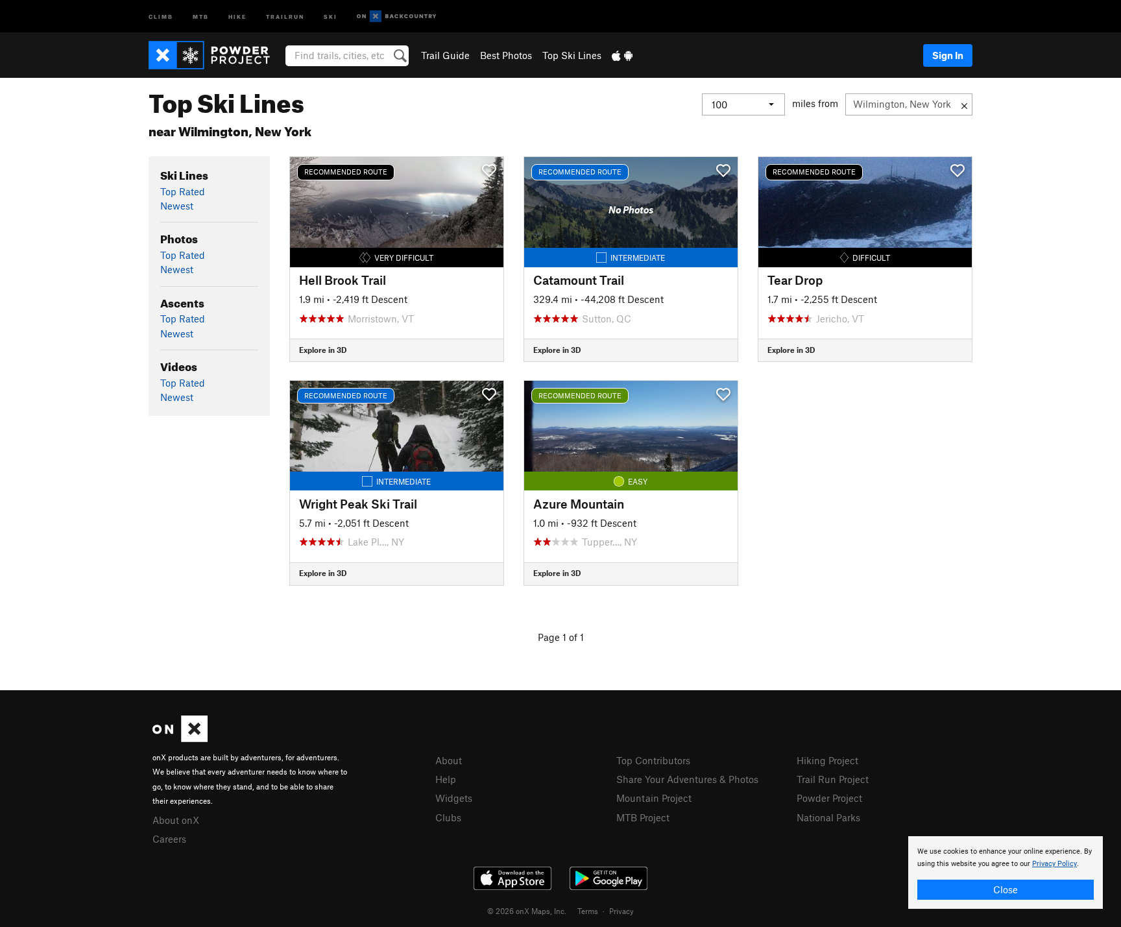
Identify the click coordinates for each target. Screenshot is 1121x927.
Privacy (621, 910)
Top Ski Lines (571, 55)
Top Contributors (653, 760)
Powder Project (829, 798)
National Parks (828, 817)
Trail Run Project (833, 779)
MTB (201, 16)
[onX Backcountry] (396, 16)
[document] (1005, 872)
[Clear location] (964, 104)
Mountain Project (654, 798)
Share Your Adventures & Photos (687, 779)
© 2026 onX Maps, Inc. (526, 910)
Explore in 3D (322, 349)
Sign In (947, 55)
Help (445, 779)
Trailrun (285, 16)
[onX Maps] (180, 738)
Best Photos (506, 55)
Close (1005, 889)
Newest (176, 205)
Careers (169, 839)
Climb (161, 16)
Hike (237, 16)
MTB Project (642, 817)
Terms (587, 910)
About (448, 760)
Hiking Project (827, 760)
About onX (175, 820)
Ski (330, 16)
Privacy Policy (1054, 864)
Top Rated (182, 191)
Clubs (448, 817)
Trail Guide (445, 55)
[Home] (216, 55)
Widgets (453, 798)
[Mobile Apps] (622, 55)
